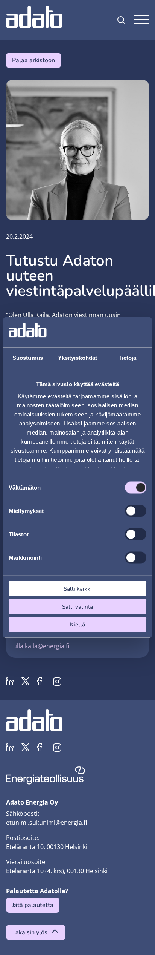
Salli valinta (77, 606)
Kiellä (77, 624)
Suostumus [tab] (27, 358)
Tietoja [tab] (128, 358)
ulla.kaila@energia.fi (41, 646)
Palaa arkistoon (33, 60)
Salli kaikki (78, 589)
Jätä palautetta (32, 905)
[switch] (135, 511)
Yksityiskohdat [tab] (77, 358)
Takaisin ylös (29, 932)
